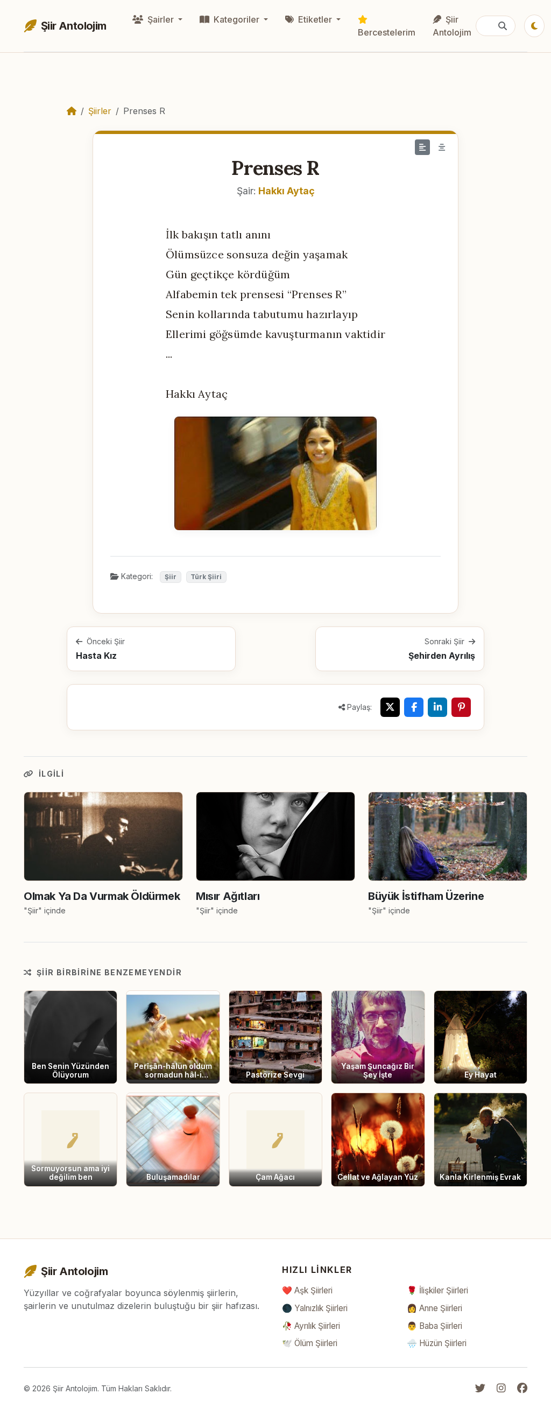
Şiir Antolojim (452, 26)
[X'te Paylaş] (390, 707)
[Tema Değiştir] (534, 26)
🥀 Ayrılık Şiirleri (311, 1326)
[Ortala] (441, 147)
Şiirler (99, 110)
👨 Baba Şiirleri (434, 1326)
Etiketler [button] (315, 19)
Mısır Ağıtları (227, 896)
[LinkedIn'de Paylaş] (437, 707)
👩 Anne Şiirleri (434, 1308)
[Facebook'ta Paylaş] (413, 707)
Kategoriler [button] (236, 19)
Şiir (170, 577)
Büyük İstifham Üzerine (426, 896)
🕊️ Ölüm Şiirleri (309, 1343)
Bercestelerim (386, 32)
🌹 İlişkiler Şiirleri (437, 1290)
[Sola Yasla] (422, 147)
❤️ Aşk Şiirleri (307, 1290)
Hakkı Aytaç (286, 190)
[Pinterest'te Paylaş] (461, 707)
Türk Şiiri (206, 577)
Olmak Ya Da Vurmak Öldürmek (102, 896)
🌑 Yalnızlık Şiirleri (315, 1308)
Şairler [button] (160, 19)
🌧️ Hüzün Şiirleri (437, 1343)
